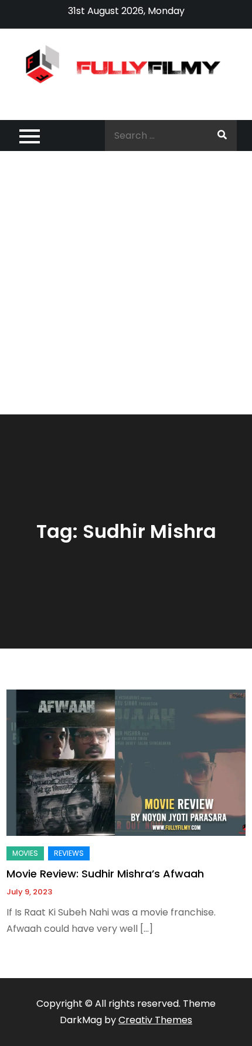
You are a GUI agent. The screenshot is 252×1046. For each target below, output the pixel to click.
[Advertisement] (126, 283)
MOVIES (25, 853)
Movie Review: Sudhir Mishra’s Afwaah (105, 873)
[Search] (222, 135)
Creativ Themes (155, 1020)
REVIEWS (69, 853)
